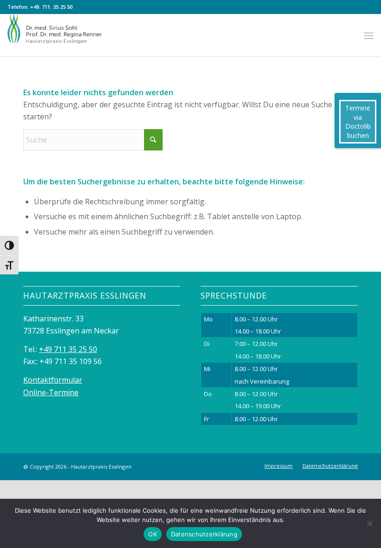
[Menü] (369, 35)
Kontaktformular (52, 380)
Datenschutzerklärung (204, 534)
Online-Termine (51, 392)
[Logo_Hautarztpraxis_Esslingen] (56, 35)
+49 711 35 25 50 (68, 349)
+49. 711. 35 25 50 (51, 6)
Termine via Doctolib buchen (358, 122)
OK (152, 534)
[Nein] (369, 523)
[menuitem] (369, 35)
